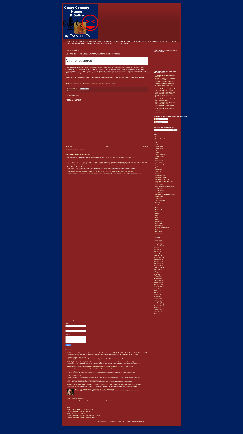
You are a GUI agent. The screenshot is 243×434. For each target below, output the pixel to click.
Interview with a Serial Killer (162, 179)
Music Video (158, 198)
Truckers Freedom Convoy (162, 227)
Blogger (143, 421)
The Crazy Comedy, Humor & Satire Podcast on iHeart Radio (164, 96)
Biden (156, 142)
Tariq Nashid (158, 221)
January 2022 (157, 259)
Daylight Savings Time (161, 154)
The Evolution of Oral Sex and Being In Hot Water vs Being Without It (84, 380)
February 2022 (157, 257)
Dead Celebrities (159, 156)
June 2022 (156, 249)
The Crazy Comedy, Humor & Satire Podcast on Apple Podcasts (83, 415)
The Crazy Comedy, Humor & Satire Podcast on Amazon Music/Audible (164, 86)
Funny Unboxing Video (161, 164)
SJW (156, 217)
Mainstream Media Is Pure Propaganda (165, 194)
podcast (79, 90)
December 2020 (158, 284)
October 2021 (157, 265)
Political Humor (159, 208)
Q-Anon (157, 211)
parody (157, 204)
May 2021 (156, 275)
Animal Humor (159, 137)
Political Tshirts (159, 210)
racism (157, 213)
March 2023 (157, 240)
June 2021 (156, 273)
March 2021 (157, 278)
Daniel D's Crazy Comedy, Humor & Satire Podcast (80, 409)
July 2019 (156, 313)
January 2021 (157, 282)
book (156, 144)
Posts (157, 119)
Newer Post (69, 146)
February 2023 (157, 242)
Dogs (156, 158)
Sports (157, 219)
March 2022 (157, 255)
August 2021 (157, 269)
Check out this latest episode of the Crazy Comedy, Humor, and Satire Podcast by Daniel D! (90, 83)
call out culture (159, 146)
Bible (156, 141)
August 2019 (157, 311)
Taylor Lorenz (158, 223)
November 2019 (158, 306)
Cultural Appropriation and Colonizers (77, 154)
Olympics (157, 202)
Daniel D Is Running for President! (75, 398)
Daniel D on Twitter (160, 112)
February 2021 (157, 280)
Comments (159, 122)
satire (83, 90)
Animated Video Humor (161, 139)
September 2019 (158, 309)
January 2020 (157, 302)
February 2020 (157, 300)
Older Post (145, 146)
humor (75, 90)
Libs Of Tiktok (158, 192)
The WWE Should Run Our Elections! (76, 167)
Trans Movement (159, 225)
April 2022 (156, 253)
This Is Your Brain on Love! (74, 375)
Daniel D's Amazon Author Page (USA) (165, 81)
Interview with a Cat (160, 175)
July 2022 (156, 247)
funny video (158, 166)
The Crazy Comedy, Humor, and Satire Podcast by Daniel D (165, 79)
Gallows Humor (159, 168)
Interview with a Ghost (160, 177)
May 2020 (156, 294)
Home (107, 146)
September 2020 (158, 286)
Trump (157, 229)
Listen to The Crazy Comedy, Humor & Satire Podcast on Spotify (165, 99)
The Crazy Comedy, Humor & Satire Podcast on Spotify (81, 417)
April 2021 (156, 277)
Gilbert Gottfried (159, 169)
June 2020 (156, 292)
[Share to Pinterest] (88, 88)
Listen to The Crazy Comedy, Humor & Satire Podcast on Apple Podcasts (165, 89)
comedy (71, 90)
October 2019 (157, 307)
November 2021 (158, 263)
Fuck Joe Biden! (159, 162)
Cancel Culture (159, 148)
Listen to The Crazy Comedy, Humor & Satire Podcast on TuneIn (165, 102)
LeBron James (159, 188)
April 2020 (156, 296)
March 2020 (157, 298)
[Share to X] (84, 88)
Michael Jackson (159, 196)
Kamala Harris (159, 184)
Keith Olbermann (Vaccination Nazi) (164, 186)
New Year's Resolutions (161, 200)
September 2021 (158, 267)
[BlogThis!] (82, 88)
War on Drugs (158, 231)
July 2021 (156, 271)
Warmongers (158, 233)
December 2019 (158, 304)
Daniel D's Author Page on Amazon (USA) (77, 413)
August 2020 (157, 288)
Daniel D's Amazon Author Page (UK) (164, 83)
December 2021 (158, 261)
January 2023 (157, 244)
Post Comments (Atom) (78, 149)
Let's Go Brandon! (159, 190)
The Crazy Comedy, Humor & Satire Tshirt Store (79, 411)
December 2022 (158, 246)
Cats (156, 150)
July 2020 (156, 290)
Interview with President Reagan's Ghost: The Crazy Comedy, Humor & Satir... (94, 389)
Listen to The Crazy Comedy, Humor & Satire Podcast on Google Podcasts (165, 93)
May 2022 (156, 251)
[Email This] (81, 88)
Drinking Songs (159, 160)
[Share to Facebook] (86, 88)
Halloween (158, 171)
